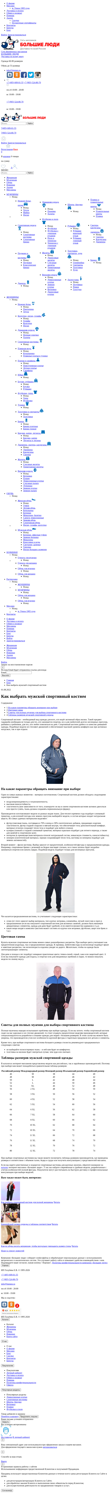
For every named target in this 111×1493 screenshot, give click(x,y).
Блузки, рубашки (26, 381)
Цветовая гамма (15, 710)
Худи (75, 270)
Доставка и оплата (15, 10)
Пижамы (52, 211)
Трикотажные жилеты (54, 268)
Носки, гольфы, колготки (35, 525)
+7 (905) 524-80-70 (32, 82)
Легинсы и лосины (32, 440)
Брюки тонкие (29, 429)
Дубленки (27, 486)
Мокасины (28, 540)
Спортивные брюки (29, 240)
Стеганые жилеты (52, 263)
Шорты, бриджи (14, 1402)
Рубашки (72, 226)
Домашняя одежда (26, 330)
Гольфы (26, 321)
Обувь (9, 182)
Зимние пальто (30, 490)
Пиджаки (27, 262)
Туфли (26, 505)
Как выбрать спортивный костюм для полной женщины (27, 1202)
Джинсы (22, 283)
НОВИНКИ (12, 552)
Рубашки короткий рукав (77, 233)
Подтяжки (77, 284)
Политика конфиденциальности (21, 1382)
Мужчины (11, 1329)
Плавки (99, 216)
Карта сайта (11, 1336)
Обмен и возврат (14, 13)
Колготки (27, 323)
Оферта (9, 1385)
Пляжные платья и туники (35, 356)
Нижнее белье (24, 304)
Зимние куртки (51, 285)
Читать (57, 1202)
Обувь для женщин (26, 574)
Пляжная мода (25, 348)
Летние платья (30, 368)
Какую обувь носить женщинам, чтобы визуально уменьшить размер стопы (36, 1246)
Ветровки (52, 289)
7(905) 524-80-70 (8, 133)
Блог (8, 30)
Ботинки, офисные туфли (35, 535)
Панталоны (28, 309)
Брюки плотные (30, 426)
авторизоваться (50, 1447)
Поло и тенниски (52, 239)
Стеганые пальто (31, 483)
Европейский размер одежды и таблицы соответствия (26, 1224)
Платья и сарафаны (27, 361)
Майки (26, 212)
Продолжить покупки (28, 1417)
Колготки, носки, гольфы (30, 316)
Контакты (11, 25)
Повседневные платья (33, 365)
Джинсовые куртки (53, 293)
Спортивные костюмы (29, 235)
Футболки (52, 228)
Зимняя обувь (29, 520)
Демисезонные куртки (33, 481)
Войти (4, 35)
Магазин (10, 606)
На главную (6, 1437)
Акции (9, 187)
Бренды (10, 28)
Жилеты (46, 253)
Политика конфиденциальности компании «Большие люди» (80, 1263)
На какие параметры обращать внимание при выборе (32, 707)
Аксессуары (73, 280)
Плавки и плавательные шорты (96, 203)
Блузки (26, 386)
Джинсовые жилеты (53, 259)
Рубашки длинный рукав (77, 240)
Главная (10, 680)
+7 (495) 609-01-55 (14, 82)
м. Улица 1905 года (21, 8)
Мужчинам (11, 180)
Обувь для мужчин (26, 568)
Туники (21, 405)
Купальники (29, 353)
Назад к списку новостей (12, 1251)
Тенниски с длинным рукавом (53, 245)
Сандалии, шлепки (32, 544)
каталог (4, 1167)
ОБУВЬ (9, 493)
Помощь (10, 15)
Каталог (5, 1319)
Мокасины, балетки (32, 515)
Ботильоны (28, 510)
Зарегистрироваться (17, 35)
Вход (15, 149)
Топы (25, 398)
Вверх (4, 1461)
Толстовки (78, 267)
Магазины (11, 190)
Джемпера (100, 242)
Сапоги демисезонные (33, 518)
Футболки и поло (14, 1409)
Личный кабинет (14, 1373)
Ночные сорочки (31, 335)
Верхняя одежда (50, 275)
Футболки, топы (25, 393)
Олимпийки (78, 262)
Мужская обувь (25, 530)
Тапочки (27, 547)
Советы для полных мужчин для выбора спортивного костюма (37, 712)
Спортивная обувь (31, 522)
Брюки (93, 260)
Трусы (26, 210)
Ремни (76, 287)
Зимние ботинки (31, 537)
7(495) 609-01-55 (8, 128)
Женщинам (11, 177)
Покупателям (7, 1366)
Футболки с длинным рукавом (53, 233)
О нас (4, 1341)
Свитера (100, 237)
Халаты (51, 214)
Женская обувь (25, 501)
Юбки (21, 375)
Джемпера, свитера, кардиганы (32, 445)
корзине (6, 156)
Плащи (26, 478)
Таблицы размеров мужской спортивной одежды (30, 715)
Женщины (11, 1327)
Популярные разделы (11, 1390)
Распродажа (11, 579)
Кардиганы (101, 239)
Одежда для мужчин (27, 557)
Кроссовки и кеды (31, 542)
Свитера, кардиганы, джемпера (95, 228)
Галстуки (77, 289)
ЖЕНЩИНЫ (12, 297)
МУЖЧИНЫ (12, 194)
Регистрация (7, 149)
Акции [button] (9, 18)
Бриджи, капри (30, 438)
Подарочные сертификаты (24, 23)
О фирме (10, 3)
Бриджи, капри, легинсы (29, 433)
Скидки (15, 20)
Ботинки (27, 513)
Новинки (10, 185)
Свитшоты (78, 265)
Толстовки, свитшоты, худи (75, 252)
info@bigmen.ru (13, 70)
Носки (26, 215)
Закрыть (5, 1422)
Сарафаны (28, 370)
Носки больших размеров (35, 549)
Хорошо (5, 1265)
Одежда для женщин (27, 563)
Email (3, 672)
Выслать (5, 675)
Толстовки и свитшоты (29, 412)
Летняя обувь (29, 508)
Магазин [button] (10, 6)
